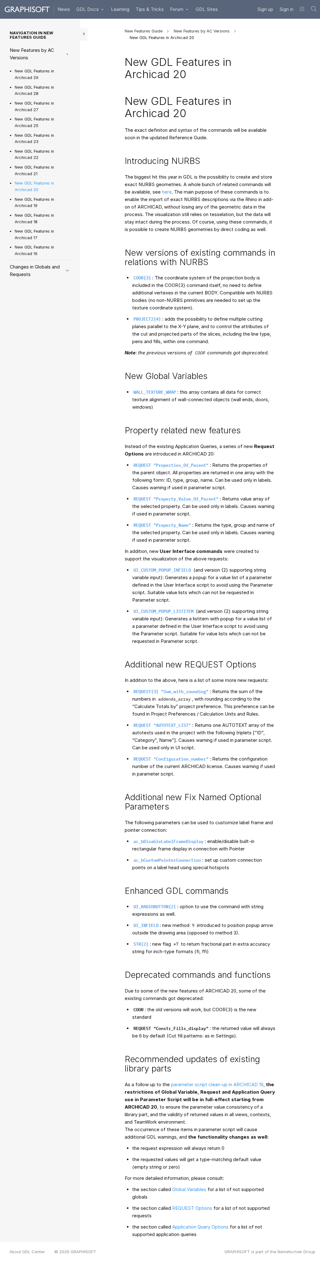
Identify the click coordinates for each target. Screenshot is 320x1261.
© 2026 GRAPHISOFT (75, 1251)
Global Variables (189, 1189)
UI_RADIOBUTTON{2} (154, 906)
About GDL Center (27, 1251)
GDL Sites (207, 9)
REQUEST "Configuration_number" (170, 759)
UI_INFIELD (145, 925)
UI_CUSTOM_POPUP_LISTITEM (163, 611)
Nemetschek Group (296, 1251)
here (167, 192)
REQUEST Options (192, 1208)
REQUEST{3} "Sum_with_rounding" (170, 691)
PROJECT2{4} (147, 319)
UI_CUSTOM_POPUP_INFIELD (162, 570)
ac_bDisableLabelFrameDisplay (168, 841)
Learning (120, 9)
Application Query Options (200, 1227)
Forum (177, 9)
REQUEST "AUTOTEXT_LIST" (162, 725)
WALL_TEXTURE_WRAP (154, 392)
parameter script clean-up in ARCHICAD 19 (216, 1084)
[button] (302, 9)
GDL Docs (88, 9)
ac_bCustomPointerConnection (167, 860)
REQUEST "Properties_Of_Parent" (170, 465)
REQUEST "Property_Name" (162, 525)
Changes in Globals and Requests (35, 270)
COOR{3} (142, 278)
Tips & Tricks (150, 9)
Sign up (265, 9)
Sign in (286, 9)
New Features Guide (143, 31)
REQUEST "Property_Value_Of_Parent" (175, 499)
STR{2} (140, 944)
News (64, 9)
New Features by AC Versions (32, 54)
